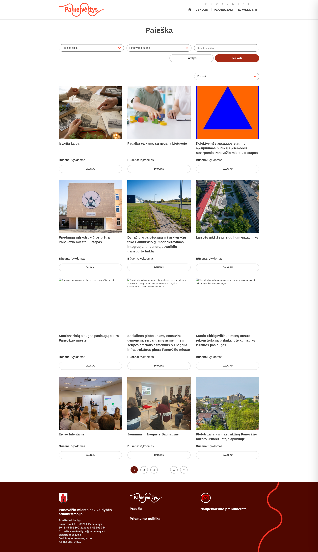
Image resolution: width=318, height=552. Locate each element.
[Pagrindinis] (189, 9)
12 (173, 469)
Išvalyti (191, 58)
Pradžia (136, 509)
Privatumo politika (145, 518)
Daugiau (90, 169)
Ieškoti (237, 58)
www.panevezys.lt (70, 534)
